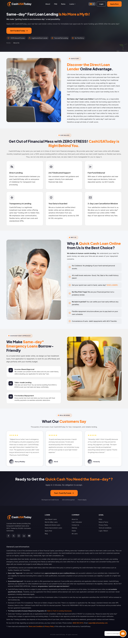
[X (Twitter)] (14, 536)
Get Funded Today (17, 31)
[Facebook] (8, 536)
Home (8, 43)
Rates (63, 4)
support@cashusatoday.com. (98, 623)
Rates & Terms (103, 522)
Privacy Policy (103, 525)
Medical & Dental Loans (52, 525)
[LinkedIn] (24, 536)
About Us (75, 519)
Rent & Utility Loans (51, 522)
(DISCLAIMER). (112, 285)
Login (101, 4)
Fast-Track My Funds (62, 493)
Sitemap (74, 528)
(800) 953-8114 (78, 623)
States (74, 531)
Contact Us (75, 525)
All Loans (75, 533)
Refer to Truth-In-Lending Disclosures (59, 611)
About (47, 4)
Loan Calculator (77, 522)
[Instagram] (19, 536)
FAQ (55, 4)
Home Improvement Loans (53, 528)
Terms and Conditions (36, 626)
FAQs (100, 519)
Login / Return (103, 531)
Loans (71, 4)
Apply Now (114, 4)
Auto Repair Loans (51, 519)
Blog (46, 533)
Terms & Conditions (105, 528)
